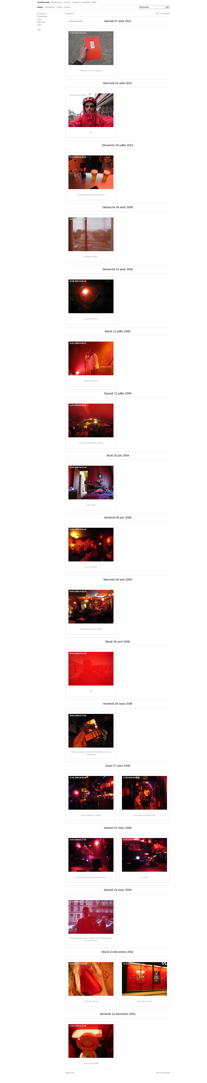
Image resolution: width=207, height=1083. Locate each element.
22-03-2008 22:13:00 (78, 840)
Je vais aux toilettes (91, 1063)
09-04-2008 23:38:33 (78, 591)
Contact (60, 7)
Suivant (167, 14)
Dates (39, 25)
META (94, 2)
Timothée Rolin (43, 2)
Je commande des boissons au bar (90, 195)
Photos (40, 7)
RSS (39, 30)
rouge (67, 14)
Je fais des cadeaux (91, 1001)
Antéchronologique (76, 21)
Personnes (41, 14)
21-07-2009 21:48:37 (78, 343)
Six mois (67, 2)
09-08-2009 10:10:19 (78, 219)
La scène (144, 877)
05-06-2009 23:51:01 (78, 529)
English (67, 7)
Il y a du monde (91, 567)
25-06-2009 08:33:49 (78, 467)
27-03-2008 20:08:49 (78, 778)
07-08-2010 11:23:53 (78, 33)
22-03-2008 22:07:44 (131, 840)
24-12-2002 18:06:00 (131, 964)
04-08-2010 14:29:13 (78, 95)
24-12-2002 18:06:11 (78, 964)
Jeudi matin (90, 505)
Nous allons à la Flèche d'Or (144, 815)
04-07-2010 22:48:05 (78, 157)
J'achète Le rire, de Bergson (91, 71)
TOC (91, 133)
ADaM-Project (56, 2)
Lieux (39, 19)
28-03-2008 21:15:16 (78, 716)
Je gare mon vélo (91, 319)
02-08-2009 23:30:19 (78, 281)
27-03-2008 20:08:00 (131, 778)
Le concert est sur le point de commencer (91, 877)
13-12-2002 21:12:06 (78, 1026)
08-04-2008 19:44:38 (78, 654)
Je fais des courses (144, 1001)
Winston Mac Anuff (91, 381)
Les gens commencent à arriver (91, 443)
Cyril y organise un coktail (91, 815)
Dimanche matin (91, 257)
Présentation (50, 7)
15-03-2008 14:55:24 (78, 902)
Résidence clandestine (81, 2)
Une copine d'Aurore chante (91, 629)
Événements (42, 16)
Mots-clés (41, 22)
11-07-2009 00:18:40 (78, 405)
